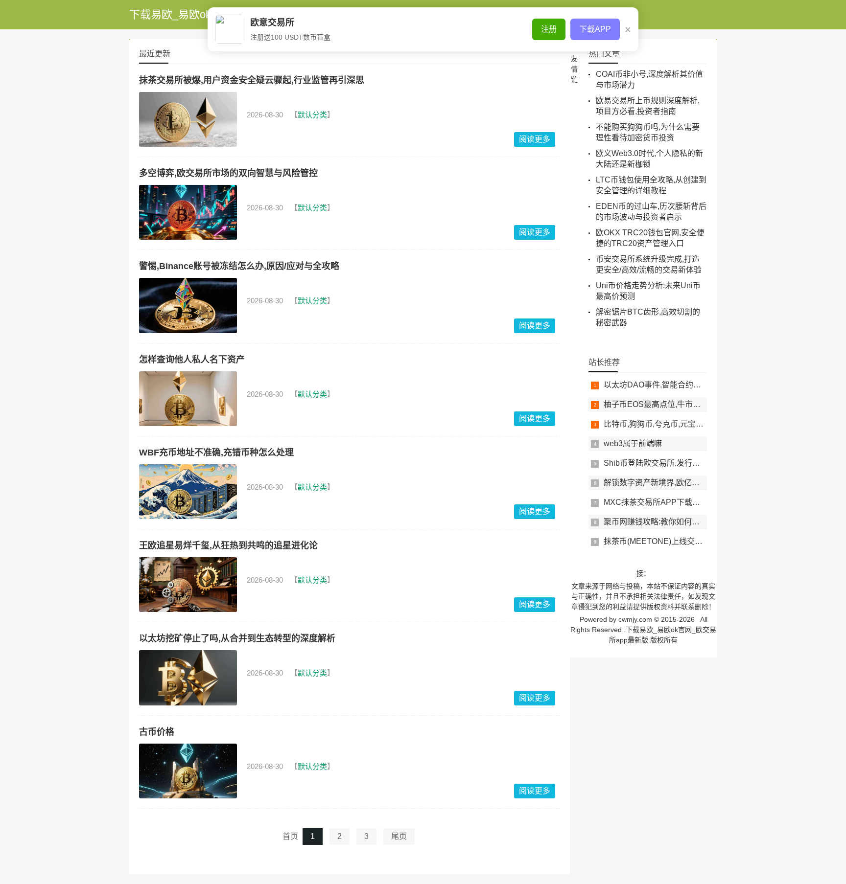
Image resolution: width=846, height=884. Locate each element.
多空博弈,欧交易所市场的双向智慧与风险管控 (228, 173)
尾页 (399, 836)
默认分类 (312, 115)
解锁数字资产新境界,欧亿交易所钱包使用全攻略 (687, 482)
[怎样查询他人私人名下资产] (188, 398)
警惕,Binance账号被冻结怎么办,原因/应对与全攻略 (239, 266)
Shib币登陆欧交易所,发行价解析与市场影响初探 (687, 463)
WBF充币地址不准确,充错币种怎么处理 (216, 452)
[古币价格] (188, 771)
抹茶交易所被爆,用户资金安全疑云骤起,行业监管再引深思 (251, 80)
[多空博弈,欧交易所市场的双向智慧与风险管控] (188, 212)
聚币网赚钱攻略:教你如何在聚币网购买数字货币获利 (695, 522)
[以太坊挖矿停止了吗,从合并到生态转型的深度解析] (188, 677)
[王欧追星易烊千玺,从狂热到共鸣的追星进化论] (188, 584)
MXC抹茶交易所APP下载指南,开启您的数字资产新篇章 (700, 502)
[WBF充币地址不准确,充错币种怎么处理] (188, 491)
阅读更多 (534, 139)
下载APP (595, 29)
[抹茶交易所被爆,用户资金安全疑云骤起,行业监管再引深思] (188, 119)
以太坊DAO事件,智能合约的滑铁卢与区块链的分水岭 (695, 385)
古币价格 (156, 732)
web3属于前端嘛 (633, 443)
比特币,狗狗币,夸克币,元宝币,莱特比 (666, 424)
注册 (549, 29)
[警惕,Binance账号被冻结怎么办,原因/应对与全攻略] (188, 305)
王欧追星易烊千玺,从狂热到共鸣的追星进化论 (228, 545)
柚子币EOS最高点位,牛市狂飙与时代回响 (676, 404)
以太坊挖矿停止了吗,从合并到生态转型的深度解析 (237, 638)
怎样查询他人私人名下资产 (192, 359)
